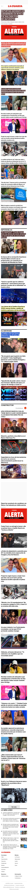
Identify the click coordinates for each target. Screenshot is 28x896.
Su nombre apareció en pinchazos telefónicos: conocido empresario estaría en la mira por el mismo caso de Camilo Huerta (13, 731)
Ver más (14, 807)
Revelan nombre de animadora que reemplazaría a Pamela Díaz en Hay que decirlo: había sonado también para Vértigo (14, 115)
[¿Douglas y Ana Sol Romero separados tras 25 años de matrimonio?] (14, 345)
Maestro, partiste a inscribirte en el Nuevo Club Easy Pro (13, 437)
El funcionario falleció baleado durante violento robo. (12, 22)
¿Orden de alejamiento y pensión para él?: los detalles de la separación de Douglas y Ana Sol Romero (14, 553)
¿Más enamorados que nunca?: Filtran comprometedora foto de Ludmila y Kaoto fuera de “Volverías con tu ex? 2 (13, 757)
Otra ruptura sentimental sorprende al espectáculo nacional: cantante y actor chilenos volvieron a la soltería (11, 820)
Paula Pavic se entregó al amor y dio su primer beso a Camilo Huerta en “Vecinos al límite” (13, 528)
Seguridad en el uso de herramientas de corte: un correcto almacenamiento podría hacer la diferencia (13, 460)
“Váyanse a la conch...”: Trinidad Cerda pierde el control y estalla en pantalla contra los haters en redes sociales (14, 705)
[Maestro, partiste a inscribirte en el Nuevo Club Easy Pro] (14, 446)
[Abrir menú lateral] (2, 6)
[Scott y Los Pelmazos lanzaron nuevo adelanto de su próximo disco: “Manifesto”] (14, 795)
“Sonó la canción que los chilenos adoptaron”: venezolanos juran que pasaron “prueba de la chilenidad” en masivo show (13, 284)
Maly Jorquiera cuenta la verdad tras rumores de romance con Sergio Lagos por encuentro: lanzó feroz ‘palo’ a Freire (13, 207)
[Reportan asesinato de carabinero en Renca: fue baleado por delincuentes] (14, 32)
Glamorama (6, 331)
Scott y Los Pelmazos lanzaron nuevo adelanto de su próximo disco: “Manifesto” (14, 783)
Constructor (7, 405)
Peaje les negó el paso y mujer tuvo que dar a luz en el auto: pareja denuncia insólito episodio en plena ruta (14, 138)
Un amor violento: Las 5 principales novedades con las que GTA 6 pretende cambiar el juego (13, 629)
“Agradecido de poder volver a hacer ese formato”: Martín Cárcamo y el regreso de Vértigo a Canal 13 (13, 382)
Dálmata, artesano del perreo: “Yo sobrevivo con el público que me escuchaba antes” (12, 654)
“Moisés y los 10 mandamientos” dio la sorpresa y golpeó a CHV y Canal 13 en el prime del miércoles (14, 604)
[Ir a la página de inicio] (15, 6)
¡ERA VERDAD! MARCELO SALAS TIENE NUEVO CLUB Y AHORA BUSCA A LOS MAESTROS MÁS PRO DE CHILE (14, 414)
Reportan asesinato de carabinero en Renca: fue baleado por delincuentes (13, 504)
